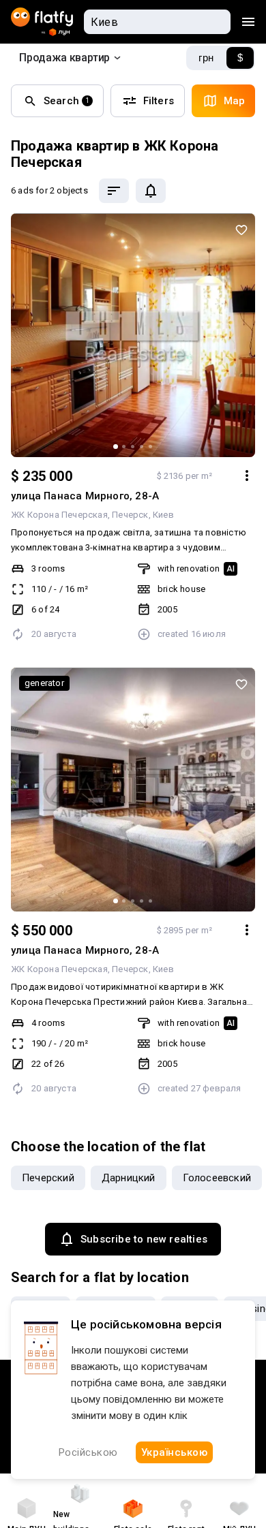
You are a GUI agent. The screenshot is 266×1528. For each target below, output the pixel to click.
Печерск (130, 515)
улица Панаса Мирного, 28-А (85, 496)
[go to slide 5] (150, 446)
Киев (163, 515)
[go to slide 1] (115, 446)
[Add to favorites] (241, 229)
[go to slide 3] (132, 446)
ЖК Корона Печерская (59, 515)
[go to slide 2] (123, 446)
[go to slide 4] (141, 446)
